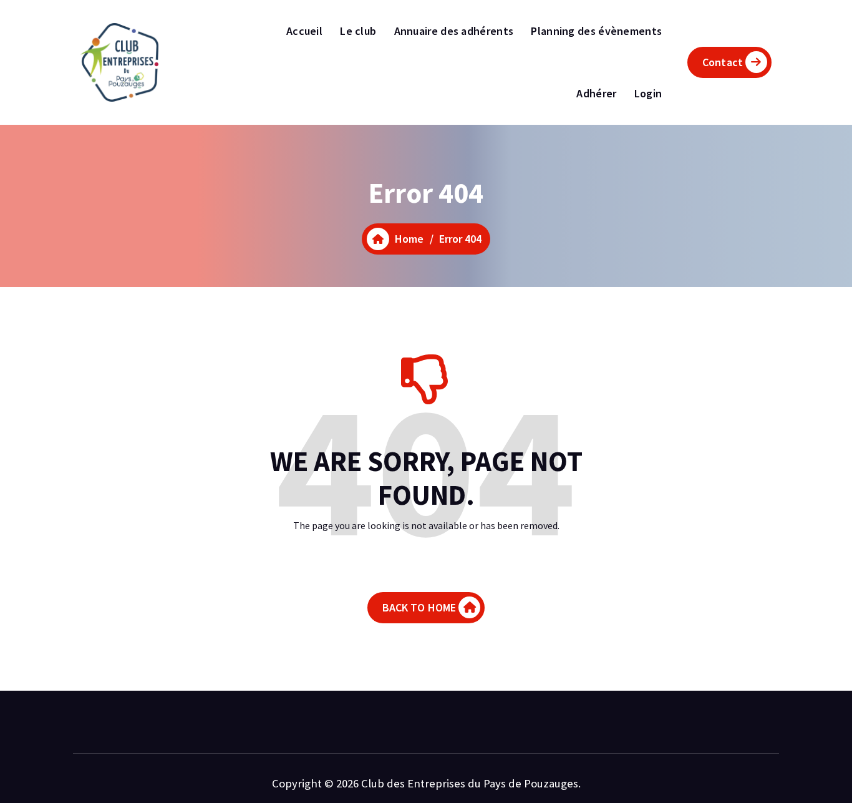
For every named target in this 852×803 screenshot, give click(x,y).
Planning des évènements (596, 31)
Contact (722, 62)
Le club (358, 31)
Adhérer (596, 93)
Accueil (304, 31)
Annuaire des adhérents (454, 31)
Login (648, 93)
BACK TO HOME (419, 607)
